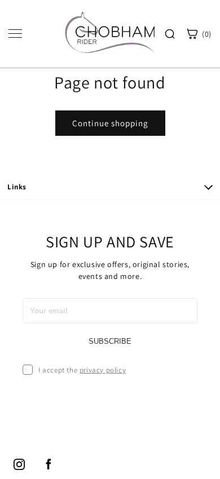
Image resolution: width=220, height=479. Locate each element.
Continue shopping (110, 123)
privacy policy (103, 370)
